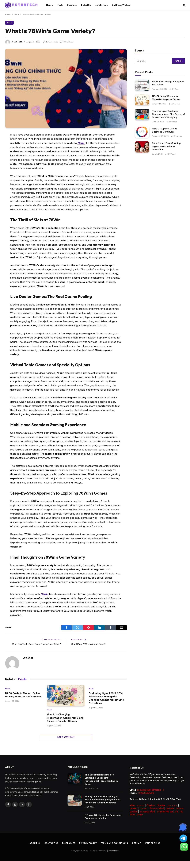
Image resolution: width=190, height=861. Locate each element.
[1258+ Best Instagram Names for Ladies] (142, 85)
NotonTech (114, 850)
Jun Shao (18, 42)
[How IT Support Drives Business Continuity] (142, 132)
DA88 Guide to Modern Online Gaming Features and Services (23, 695)
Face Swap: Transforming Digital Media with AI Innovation (166, 146)
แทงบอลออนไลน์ (147, 811)
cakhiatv (170, 808)
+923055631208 (146, 793)
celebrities (101, 5)
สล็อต (132, 805)
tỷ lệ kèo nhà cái (165, 811)
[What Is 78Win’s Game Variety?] (66, 88)
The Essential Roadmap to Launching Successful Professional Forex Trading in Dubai (101, 779)
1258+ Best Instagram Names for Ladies (168, 83)
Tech (60, 5)
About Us (35, 843)
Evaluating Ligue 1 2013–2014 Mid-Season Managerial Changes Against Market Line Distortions (106, 698)
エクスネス (172, 805)
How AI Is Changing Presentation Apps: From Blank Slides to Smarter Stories (65, 718)
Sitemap (136, 843)
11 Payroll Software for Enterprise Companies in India (103, 817)
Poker (140, 814)
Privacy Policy (88, 843)
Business (72, 5)
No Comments (51, 42)
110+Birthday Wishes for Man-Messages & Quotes (166, 98)
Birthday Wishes (121, 5)
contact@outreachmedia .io (150, 790)
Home (49, 5)
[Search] (184, 5)
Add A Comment (66, 737)
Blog (9, 23)
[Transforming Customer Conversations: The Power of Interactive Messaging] (142, 114)
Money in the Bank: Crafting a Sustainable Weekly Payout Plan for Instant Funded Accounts (102, 799)
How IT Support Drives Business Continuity (164, 130)
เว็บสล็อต (150, 805)
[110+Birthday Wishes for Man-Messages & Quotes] (142, 99)
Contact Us (51, 843)
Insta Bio (86, 5)
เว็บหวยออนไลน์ (156, 808)
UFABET (134, 808)
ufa (176, 811)
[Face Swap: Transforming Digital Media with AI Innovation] (142, 147)
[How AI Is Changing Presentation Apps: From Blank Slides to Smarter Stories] (66, 695)
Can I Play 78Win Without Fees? (88, 644)
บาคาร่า (140, 805)
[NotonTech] (21, 5)
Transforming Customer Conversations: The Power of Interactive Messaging (168, 113)
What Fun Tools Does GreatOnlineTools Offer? (36, 644)
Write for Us (152, 843)
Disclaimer (68, 843)
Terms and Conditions (114, 843)
